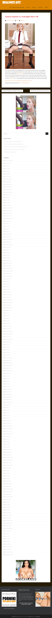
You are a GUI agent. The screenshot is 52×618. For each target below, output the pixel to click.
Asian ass (34, 7)
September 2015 (9, 276)
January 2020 (8, 181)
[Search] (47, 133)
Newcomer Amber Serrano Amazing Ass (13, 141)
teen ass (46, 7)
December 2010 (8, 426)
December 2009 (8, 457)
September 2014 (9, 307)
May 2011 (7, 412)
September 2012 (9, 370)
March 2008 (8, 512)
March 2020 (8, 176)
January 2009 (8, 486)
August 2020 (8, 163)
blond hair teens (20, 73)
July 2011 (7, 407)
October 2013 (8, 336)
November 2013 (8, 334)
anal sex (28, 7)
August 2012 (8, 373)
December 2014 (8, 299)
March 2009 (8, 481)
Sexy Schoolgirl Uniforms (24, 82)
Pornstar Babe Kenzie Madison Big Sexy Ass (13, 144)
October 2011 (8, 399)
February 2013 (8, 357)
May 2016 (7, 255)
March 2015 (8, 292)
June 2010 (7, 441)
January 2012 (8, 391)
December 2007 (8, 520)
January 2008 (8, 517)
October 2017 (8, 215)
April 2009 (7, 478)
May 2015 (7, 286)
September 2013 (9, 339)
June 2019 (7, 200)
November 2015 (8, 271)
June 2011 (7, 410)
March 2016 (8, 260)
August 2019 (8, 194)
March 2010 (8, 449)
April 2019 (7, 202)
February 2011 (8, 420)
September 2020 (9, 160)
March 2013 (8, 355)
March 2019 (8, 205)
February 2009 (8, 483)
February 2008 (8, 515)
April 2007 (7, 541)
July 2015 (7, 281)
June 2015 (7, 284)
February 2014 (8, 326)
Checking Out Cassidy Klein (10, 152)
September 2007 (9, 528)
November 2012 (8, 365)
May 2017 (7, 229)
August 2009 (8, 468)
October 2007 (8, 525)
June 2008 (7, 504)
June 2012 (7, 378)
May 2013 (7, 349)
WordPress (38, 616)
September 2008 (9, 496)
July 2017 (7, 223)
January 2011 (8, 423)
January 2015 (8, 297)
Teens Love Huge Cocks (28, 597)
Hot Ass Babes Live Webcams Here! (17, 7)
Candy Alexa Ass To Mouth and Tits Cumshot (14, 149)
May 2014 (7, 318)
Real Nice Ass (14, 616)
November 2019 (8, 187)
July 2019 (7, 197)
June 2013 (7, 347)
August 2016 (8, 247)
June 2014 (7, 315)
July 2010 (7, 439)
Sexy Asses (40, 7)
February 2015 (8, 294)
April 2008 (7, 510)
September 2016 (9, 244)
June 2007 (7, 536)
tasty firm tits (11, 78)
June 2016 (7, 252)
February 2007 (8, 546)
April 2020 (7, 173)
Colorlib (29, 616)
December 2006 (8, 552)
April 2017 (7, 231)
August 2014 (8, 310)
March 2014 (8, 323)
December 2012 (8, 363)
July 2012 (7, 376)
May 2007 (7, 538)
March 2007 (8, 544)
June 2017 (7, 226)
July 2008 (7, 502)
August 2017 (8, 221)
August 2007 (8, 531)
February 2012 (8, 389)
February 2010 (8, 452)
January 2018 (8, 210)
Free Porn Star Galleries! (9, 608)
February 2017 (8, 234)
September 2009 (9, 465)
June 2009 (7, 473)
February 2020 (8, 179)
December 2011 (8, 394)
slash (17, 20)
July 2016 (7, 250)
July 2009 (7, 470)
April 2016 (7, 257)
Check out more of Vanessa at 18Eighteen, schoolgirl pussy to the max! (18, 80)
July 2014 (7, 313)
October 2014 (8, 305)
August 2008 (8, 499)
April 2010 (7, 447)
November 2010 (8, 428)
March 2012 (8, 386)
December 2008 (8, 489)
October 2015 (8, 273)
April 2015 (7, 289)
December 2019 (8, 184)
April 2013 (7, 352)
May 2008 (7, 507)
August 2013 (8, 342)
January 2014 (8, 328)
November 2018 (8, 208)
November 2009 (8, 460)
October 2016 (8, 242)
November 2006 (8, 554)
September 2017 (9, 218)
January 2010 (8, 454)
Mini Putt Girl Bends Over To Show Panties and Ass (15, 146)
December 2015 (8, 268)
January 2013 (8, 360)
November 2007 (8, 523)
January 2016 (8, 265)
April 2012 (7, 384)
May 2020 (7, 171)
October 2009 (8, 462)
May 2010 (7, 444)
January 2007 (8, 549)
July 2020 (7, 166)
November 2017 (8, 213)
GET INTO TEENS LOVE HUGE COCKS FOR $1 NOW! (26, 603)
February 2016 (8, 263)
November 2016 (8, 239)
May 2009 (7, 475)
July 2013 (7, 344)
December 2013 (8, 331)
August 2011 (8, 405)
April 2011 (7, 415)
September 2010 (9, 433)
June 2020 (7, 168)
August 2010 (8, 436)
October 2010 (8, 431)
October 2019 (8, 189)
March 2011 (8, 418)
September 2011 (9, 402)
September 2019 (9, 192)
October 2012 (8, 368)
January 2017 (8, 236)
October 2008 (8, 494)
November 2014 (8, 302)
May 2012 (7, 381)
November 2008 (8, 491)
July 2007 (7, 533)
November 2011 (8, 397)
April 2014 (7, 320)
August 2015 (8, 278)
